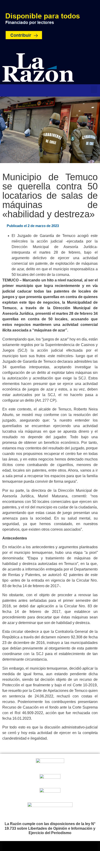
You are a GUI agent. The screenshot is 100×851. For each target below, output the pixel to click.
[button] (94, 89)
